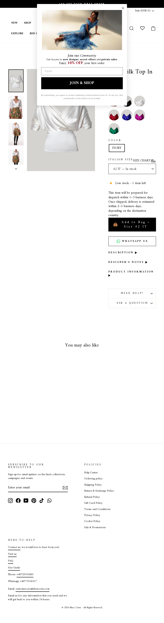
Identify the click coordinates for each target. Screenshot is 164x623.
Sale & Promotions (95, 527)
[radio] (139, 101)
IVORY (116, 148)
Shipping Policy (93, 485)
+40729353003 (25, 574)
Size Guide (14, 567)
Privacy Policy (92, 515)
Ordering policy (93, 478)
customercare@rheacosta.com (32, 589)
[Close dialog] (122, 8)
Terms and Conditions (97, 509)
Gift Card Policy (93, 503)
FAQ (10, 561)
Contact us (14, 547)
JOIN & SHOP (82, 83)
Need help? (132, 293)
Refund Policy (92, 497)
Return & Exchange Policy (99, 491)
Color (114, 140)
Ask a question (132, 303)
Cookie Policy (92, 521)
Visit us (12, 554)
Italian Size (120, 160)
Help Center (91, 472)
